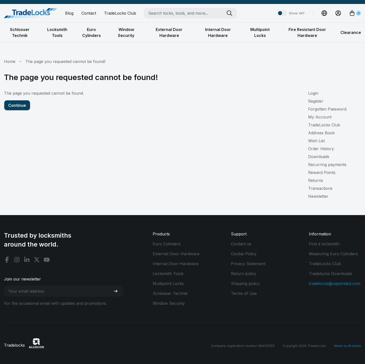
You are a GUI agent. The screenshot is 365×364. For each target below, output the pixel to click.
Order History (321, 148)
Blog (69, 13)
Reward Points (321, 172)
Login (313, 93)
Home (9, 61)
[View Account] (338, 13)
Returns (315, 180)
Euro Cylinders (167, 243)
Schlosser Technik (170, 293)
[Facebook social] (7, 260)
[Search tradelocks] (231, 13)
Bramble (354, 346)
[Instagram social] (17, 260)
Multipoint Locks (168, 283)
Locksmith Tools (168, 273)
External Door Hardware (176, 253)
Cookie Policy (243, 253)
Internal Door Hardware (175, 263)
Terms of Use (244, 293)
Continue (17, 105)
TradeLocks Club (120, 13)
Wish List (316, 140)
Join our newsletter (22, 279)
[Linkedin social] (27, 260)
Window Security (169, 303)
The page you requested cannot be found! (65, 61)
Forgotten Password (327, 109)
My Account (319, 116)
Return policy (243, 273)
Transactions (320, 188)
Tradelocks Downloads (330, 273)
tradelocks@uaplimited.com (334, 283)
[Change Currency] (324, 13)
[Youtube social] (47, 260)
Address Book (321, 132)
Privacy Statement (248, 263)
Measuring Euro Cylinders (333, 253)
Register (315, 101)
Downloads (318, 156)
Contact (88, 13)
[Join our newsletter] (118, 291)
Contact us (241, 243)
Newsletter (318, 196)
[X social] (37, 260)
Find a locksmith (324, 243)
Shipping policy (245, 283)
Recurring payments (327, 164)
